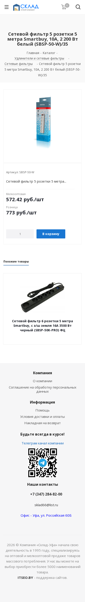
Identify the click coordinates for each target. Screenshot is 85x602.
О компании (42, 381)
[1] (42, 122)
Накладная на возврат (42, 423)
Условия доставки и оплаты (42, 416)
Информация (42, 402)
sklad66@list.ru (46, 505)
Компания (42, 372)
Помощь (42, 410)
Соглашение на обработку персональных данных (42, 389)
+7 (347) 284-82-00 (46, 494)
